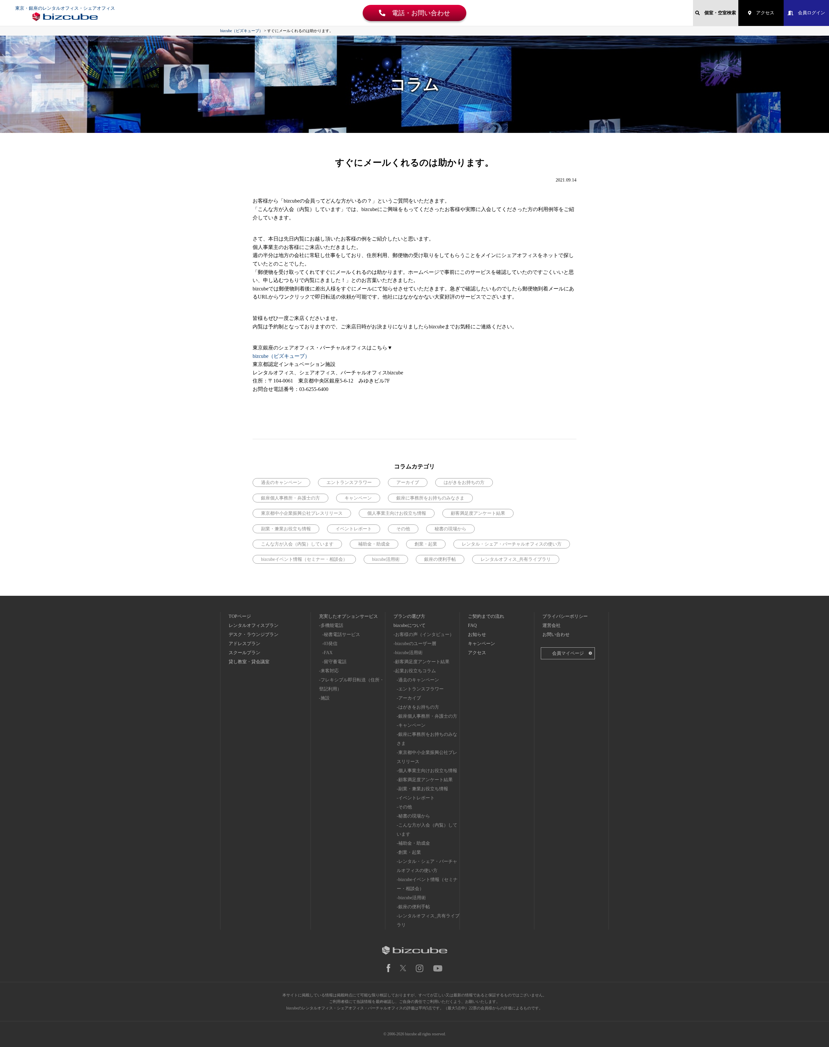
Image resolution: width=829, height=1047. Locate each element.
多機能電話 (332, 625)
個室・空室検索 (718, 12)
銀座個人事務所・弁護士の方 (290, 498)
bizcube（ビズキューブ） (281, 356)
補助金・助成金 (374, 544)
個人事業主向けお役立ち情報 (396, 513)
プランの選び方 (409, 616)
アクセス (763, 12)
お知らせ (477, 634)
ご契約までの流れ (486, 616)
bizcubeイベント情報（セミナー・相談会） (304, 559)
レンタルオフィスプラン (253, 625)
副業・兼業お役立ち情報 (286, 528)
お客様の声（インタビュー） (424, 634)
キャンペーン (358, 498)
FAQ (472, 625)
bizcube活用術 (386, 559)
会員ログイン (809, 12)
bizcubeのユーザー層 (415, 643)
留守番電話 (335, 661)
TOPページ (240, 616)
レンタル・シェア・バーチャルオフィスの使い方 (512, 544)
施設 (325, 698)
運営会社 (551, 625)
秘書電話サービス (342, 634)
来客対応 (330, 670)
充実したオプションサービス (348, 616)
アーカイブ (407, 482)
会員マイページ (568, 653)
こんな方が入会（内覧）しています (297, 544)
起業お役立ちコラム (415, 670)
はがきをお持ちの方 (464, 482)
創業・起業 (425, 544)
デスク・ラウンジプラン (253, 634)
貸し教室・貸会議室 (249, 661)
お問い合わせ (556, 634)
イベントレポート (353, 528)
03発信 (330, 643)
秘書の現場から (450, 528)
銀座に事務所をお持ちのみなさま (430, 498)
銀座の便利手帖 (440, 559)
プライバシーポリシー (565, 616)
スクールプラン (244, 652)
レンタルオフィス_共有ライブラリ (516, 559)
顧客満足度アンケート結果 (478, 513)
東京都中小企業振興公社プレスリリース (302, 513)
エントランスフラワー (349, 482)
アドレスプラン (244, 643)
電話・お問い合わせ (417, 13)
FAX (328, 652)
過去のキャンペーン (281, 482)
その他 (403, 528)
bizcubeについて (409, 625)
